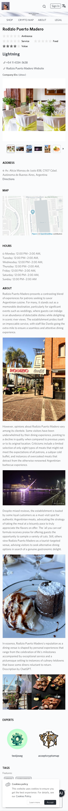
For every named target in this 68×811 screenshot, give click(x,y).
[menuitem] (55, 6)
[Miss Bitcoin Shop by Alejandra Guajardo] (7, 6)
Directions (9, 179)
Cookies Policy (23, 796)
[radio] (4, 36)
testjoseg (17, 755)
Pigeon (34, 233)
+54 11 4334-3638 (17, 62)
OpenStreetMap (46, 233)
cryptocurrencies (23, 778)
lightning (8, 778)
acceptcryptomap (48, 755)
